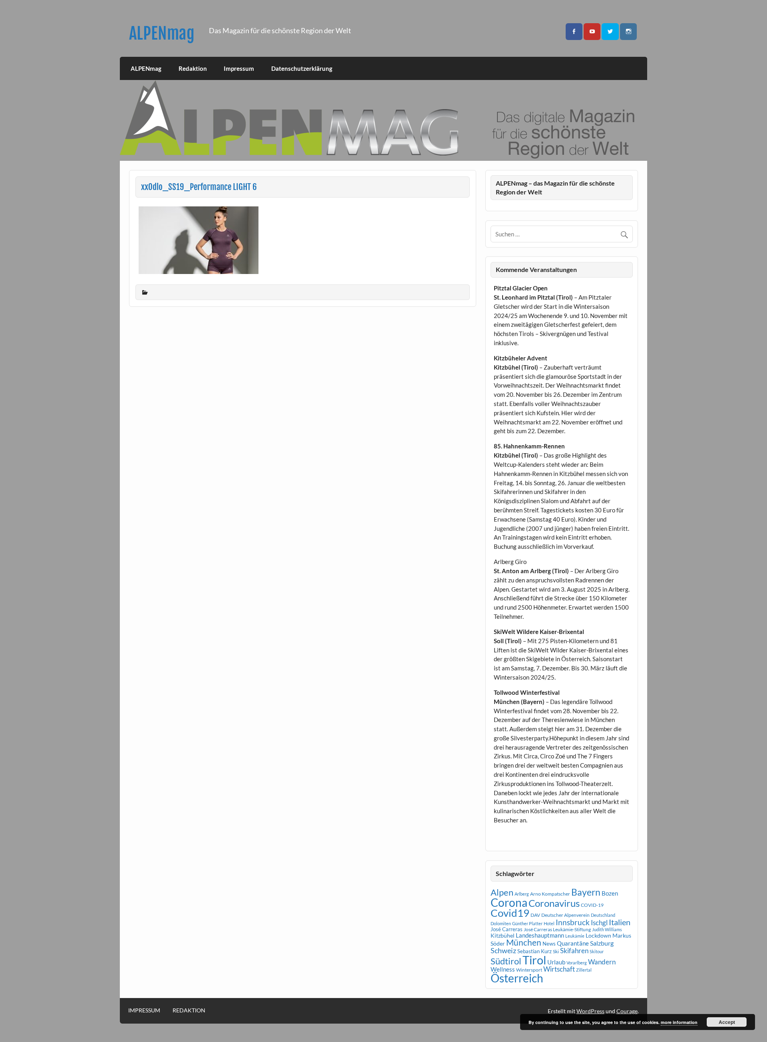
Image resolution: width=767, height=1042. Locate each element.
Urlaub (556, 962)
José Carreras (507, 929)
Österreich (517, 978)
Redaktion (193, 68)
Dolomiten (501, 923)
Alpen (502, 892)
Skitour (597, 951)
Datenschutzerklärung (301, 68)
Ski (556, 951)
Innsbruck (573, 922)
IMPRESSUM (144, 1010)
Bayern (585, 892)
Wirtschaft (559, 969)
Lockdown (598, 935)
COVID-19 (592, 905)
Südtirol (506, 961)
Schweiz (503, 950)
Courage (627, 1011)
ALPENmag (162, 33)
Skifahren (574, 950)
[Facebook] (574, 31)
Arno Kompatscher (550, 894)
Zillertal (584, 969)
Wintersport (529, 970)
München (523, 942)
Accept (727, 1022)
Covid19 (510, 913)
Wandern (602, 962)
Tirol (534, 960)
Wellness (503, 969)
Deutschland (603, 915)
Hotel (549, 923)
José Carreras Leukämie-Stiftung (557, 929)
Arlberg (522, 893)
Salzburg (602, 943)
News (549, 943)
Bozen (610, 893)
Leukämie (574, 935)
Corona (509, 902)
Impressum (239, 68)
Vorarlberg (576, 962)
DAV (535, 915)
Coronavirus (554, 903)
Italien (619, 922)
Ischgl (599, 923)
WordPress (590, 1011)
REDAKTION (189, 1010)
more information (679, 1022)
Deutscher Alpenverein (565, 915)
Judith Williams (607, 929)
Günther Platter (527, 923)
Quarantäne (573, 943)
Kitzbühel (503, 935)
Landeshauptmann (540, 935)
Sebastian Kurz (534, 951)
